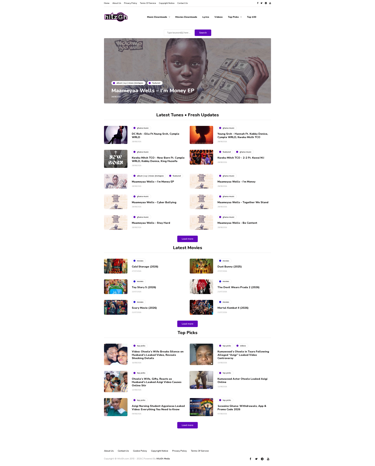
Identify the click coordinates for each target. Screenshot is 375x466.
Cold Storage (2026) (145, 266)
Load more (187, 238)
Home (106, 3)
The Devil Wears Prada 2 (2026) (239, 287)
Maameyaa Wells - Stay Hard (151, 223)
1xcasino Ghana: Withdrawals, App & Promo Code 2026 (242, 407)
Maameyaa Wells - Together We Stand (243, 202)
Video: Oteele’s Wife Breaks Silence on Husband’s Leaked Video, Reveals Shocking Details (158, 355)
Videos (218, 17)
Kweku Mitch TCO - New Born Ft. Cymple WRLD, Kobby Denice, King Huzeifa (158, 159)
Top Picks (233, 17)
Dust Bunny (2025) (230, 266)
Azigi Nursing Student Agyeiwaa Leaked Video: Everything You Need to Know (158, 407)
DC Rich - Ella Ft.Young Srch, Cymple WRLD (155, 135)
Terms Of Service (148, 3)
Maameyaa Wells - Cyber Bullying (154, 202)
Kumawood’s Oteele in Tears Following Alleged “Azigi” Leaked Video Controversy (243, 355)
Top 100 (251, 17)
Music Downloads (157, 17)
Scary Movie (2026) (144, 308)
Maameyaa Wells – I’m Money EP (152, 90)
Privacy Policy (130, 3)
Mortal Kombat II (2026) (233, 308)
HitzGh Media (163, 458)
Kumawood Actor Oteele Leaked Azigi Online (242, 380)
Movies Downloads (186, 17)
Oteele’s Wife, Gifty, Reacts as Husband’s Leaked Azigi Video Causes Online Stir (156, 382)
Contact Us (182, 3)
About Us (116, 3)
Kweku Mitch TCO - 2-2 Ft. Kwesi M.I (241, 157)
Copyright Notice (166, 3)
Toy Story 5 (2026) (144, 287)
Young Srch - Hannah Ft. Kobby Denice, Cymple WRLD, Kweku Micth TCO (243, 135)
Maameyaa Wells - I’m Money (236, 181)
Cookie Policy (140, 450)
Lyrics (205, 17)
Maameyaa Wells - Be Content (237, 223)
